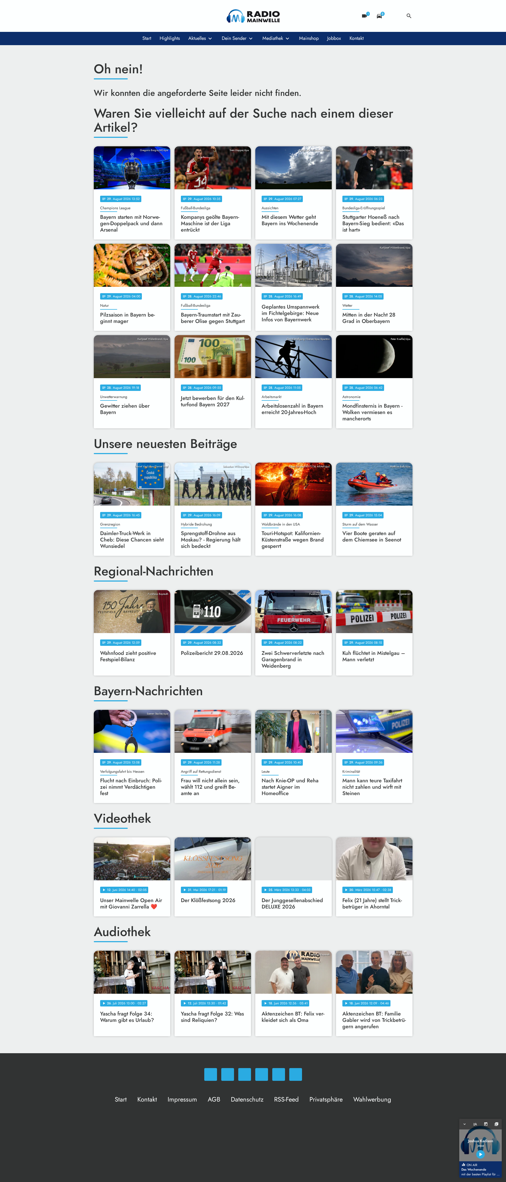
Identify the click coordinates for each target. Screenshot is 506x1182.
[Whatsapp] (99, 16)
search (409, 16)
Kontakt (357, 38)
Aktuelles (197, 38)
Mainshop (309, 38)
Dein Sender (234, 38)
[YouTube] (131, 16)
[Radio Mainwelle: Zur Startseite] (253, 16)
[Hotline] (152, 16)
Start (146, 38)
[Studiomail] (141, 16)
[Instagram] (120, 16)
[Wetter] (394, 16)
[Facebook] (109, 16)
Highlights (170, 38)
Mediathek (272, 38)
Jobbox (334, 38)
